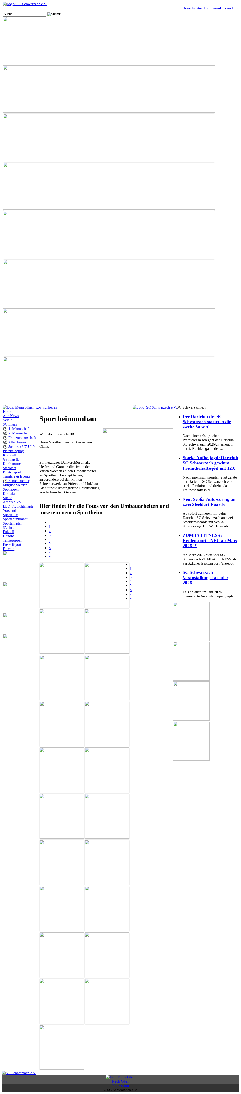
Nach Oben (120, 1081)
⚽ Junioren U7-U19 (19, 447)
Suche (7, 498)
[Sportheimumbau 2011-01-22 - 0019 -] (62, 909)
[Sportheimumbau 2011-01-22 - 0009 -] (62, 816)
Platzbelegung (13, 451)
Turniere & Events (16, 476)
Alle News (11, 416)
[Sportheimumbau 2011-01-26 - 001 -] (62, 1001)
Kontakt (198, 8)
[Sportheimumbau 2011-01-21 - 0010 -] (62, 585)
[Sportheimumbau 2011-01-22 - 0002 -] (107, 632)
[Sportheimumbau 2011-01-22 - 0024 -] (62, 955)
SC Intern (10, 424)
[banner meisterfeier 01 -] (109, 235)
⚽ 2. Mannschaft (16, 433)
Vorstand (9, 511)
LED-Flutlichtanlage (18, 506)
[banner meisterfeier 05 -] (109, 284)
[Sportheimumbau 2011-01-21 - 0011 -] (107, 585)
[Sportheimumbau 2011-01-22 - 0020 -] (107, 909)
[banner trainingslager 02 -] (109, 381)
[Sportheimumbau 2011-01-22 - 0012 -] (62, 863)
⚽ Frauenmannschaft (19, 438)
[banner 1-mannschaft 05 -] (109, 41)
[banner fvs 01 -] (109, 138)
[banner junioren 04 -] (109, 187)
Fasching (9, 549)
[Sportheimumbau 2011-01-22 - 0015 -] (107, 863)
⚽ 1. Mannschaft (16, 429)
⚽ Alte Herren (14, 442)
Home (187, 8)
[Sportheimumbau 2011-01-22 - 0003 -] (62, 678)
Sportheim (10, 515)
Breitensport (12, 472)
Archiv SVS (12, 502)
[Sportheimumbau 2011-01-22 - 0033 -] (107, 955)
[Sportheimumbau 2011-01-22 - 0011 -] (107, 816)
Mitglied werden (15, 485)
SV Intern (10, 528)
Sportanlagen (12, 523)
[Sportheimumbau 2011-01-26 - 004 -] (107, 1001)
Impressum (212, 8)
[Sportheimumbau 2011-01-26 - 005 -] (62, 1048)
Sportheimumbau (15, 519)
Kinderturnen (13, 464)
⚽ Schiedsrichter (16, 481)
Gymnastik (11, 459)
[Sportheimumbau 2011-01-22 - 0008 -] (107, 770)
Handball (9, 536)
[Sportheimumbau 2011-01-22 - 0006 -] (107, 724)
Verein (7, 420)
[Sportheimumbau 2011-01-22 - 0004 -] (107, 678)
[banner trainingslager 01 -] (109, 332)
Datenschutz (229, 8)
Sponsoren (11, 489)
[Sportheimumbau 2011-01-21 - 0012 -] (62, 632)
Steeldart (9, 468)
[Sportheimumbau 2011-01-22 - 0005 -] (62, 724)
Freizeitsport (12, 545)
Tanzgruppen (12, 540)
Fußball (8, 532)
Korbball (9, 455)
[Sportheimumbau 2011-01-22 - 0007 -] (62, 770)
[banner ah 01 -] (109, 89)
